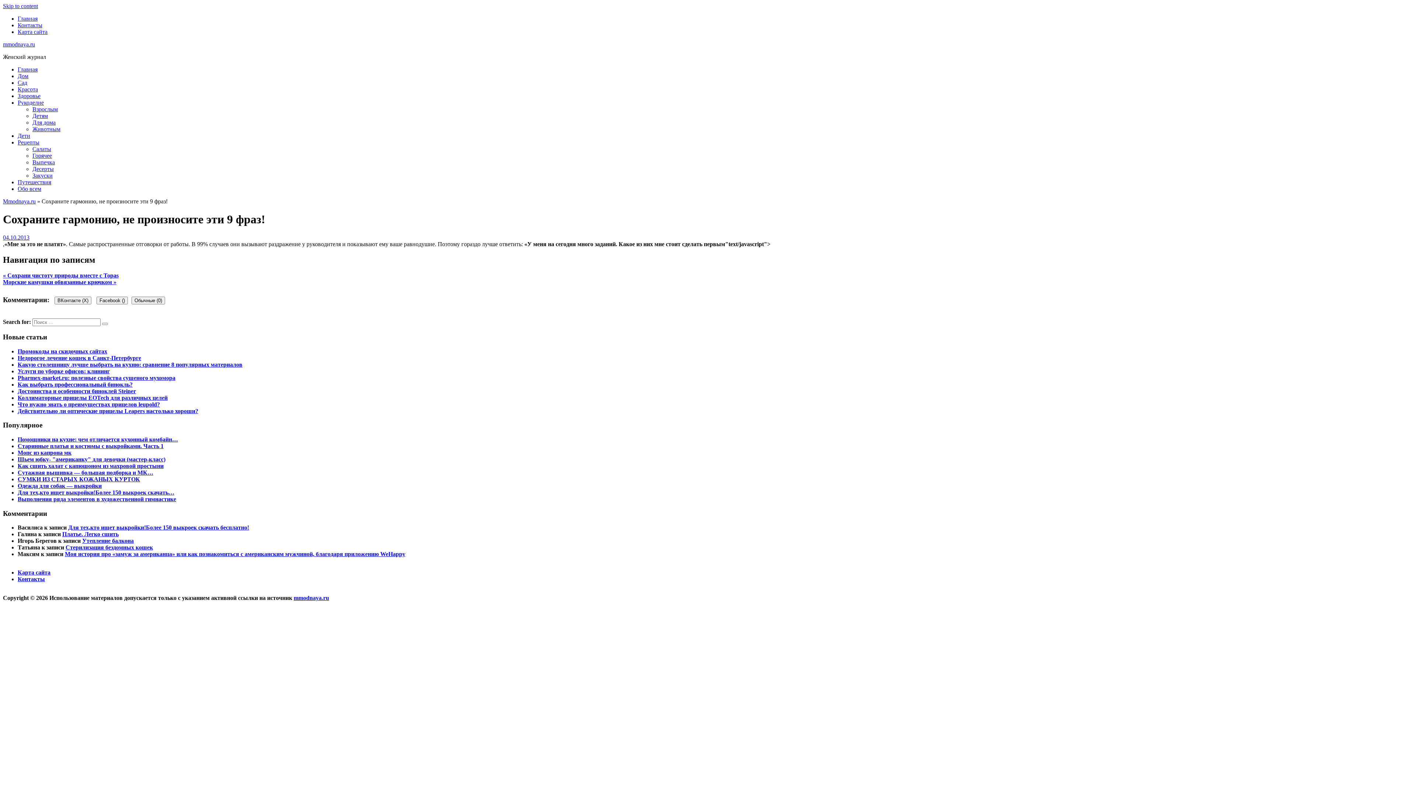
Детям (40, 116)
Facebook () (112, 300)
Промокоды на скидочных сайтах (62, 351)
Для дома (44, 122)
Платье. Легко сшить (90, 534)
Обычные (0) (148, 300)
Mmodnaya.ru (19, 201)
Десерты (43, 169)
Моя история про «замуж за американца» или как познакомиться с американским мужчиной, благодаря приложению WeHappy (235, 554)
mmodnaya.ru (19, 44)
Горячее (42, 156)
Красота (28, 89)
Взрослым (45, 109)
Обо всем (29, 189)
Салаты (41, 149)
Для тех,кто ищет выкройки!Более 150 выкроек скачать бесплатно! (158, 527)
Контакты (30, 25)
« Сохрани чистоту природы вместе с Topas (61, 275)
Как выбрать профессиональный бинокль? (75, 384)
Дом (23, 76)
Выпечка (43, 162)
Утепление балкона (108, 541)
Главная (28, 18)
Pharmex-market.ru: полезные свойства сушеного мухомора (96, 378)
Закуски (42, 175)
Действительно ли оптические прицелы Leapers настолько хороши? (108, 411)
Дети (24, 136)
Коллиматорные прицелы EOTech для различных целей (93, 398)
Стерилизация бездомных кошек (109, 547)
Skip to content (20, 6)
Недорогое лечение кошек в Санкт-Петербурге (79, 358)
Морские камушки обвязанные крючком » (59, 282)
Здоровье (29, 96)
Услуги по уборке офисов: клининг (64, 371)
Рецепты (28, 142)
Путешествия (34, 182)
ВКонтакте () (72, 300)
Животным (46, 129)
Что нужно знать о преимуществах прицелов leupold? (89, 404)
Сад (22, 83)
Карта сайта (33, 32)
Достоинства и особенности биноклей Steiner (77, 391)
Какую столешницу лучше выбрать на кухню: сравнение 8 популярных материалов (130, 365)
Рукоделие (31, 103)
